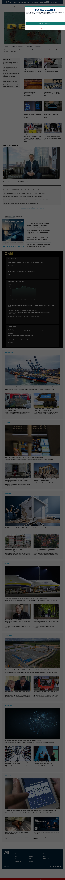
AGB (46, 28)
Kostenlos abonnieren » (45, 23)
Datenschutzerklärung (38, 28)
